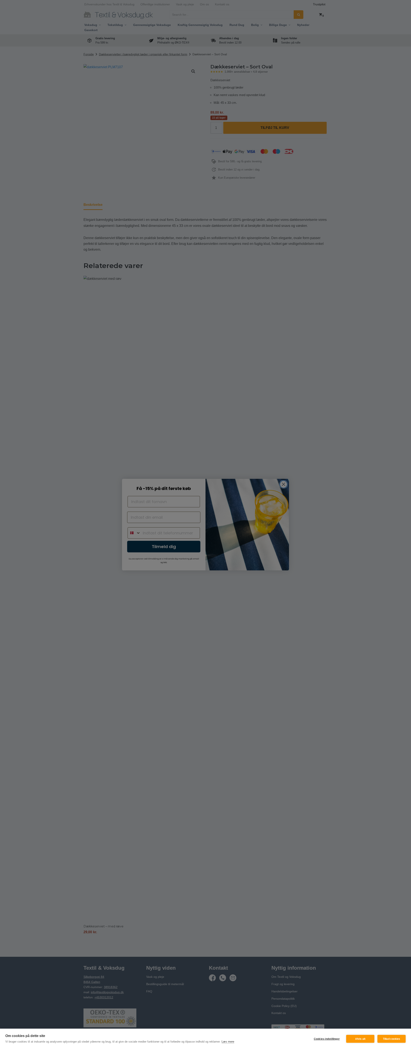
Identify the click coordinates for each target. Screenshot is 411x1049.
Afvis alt (360, 1038)
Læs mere (228, 1041)
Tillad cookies (391, 1038)
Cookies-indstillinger (327, 1038)
